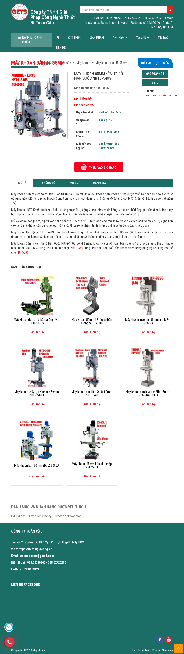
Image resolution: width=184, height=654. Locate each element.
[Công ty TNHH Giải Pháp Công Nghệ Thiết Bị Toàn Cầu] (19, 11)
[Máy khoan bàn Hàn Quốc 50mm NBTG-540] (92, 367)
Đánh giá (99, 182)
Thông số (48, 182)
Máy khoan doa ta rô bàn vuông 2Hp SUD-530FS (36, 321)
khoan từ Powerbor (68, 516)
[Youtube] (169, 639)
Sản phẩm (97, 37)
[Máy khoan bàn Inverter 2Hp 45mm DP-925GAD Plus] (147, 367)
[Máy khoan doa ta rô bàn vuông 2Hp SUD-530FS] (37, 295)
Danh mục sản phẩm (32, 40)
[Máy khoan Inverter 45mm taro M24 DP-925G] (147, 295)
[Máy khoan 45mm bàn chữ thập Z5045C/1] (92, 440)
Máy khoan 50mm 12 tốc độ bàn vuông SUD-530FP (92, 321)
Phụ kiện (119, 37)
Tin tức (163, 37)
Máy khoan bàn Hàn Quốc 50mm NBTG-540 (92, 393)
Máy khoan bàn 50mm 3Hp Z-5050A (36, 465)
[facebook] (160, 639)
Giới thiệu (74, 37)
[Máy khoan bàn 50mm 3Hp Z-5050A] (37, 440)
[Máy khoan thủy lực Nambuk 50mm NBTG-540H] (37, 367)
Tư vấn (141, 37)
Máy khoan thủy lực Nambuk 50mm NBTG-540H (37, 393)
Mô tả (22, 182)
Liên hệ (61, 47)
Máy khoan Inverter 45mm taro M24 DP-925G (147, 321)
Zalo (155, 82)
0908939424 (155, 74)
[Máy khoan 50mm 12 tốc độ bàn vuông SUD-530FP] (92, 295)
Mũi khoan (19, 516)
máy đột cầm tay (41, 516)
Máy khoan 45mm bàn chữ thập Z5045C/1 (92, 465)
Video (74, 182)
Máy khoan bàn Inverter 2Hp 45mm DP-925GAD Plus (147, 393)
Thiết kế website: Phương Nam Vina (152, 650)
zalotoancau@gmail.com (162, 95)
